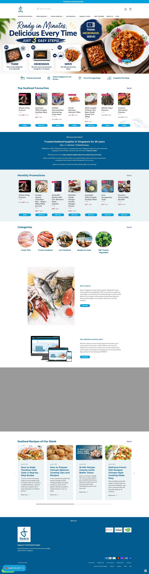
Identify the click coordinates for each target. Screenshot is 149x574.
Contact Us (128, 562)
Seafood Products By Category (100, 566)
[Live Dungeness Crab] (107, 186)
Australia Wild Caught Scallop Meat (41, 110)
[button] (130, 9)
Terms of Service (110, 562)
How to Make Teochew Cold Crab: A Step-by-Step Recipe (30, 471)
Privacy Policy (92, 562)
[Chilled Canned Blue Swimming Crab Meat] (58, 99)
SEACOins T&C (100, 562)
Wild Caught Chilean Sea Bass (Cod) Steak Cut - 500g (90, 112)
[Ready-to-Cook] (84, 239)
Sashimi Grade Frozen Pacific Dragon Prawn (72, 200)
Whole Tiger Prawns (107, 109)
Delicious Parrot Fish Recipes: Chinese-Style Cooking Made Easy (117, 472)
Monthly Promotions (25, 16)
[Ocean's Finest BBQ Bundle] (124, 186)
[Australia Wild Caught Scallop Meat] (41, 99)
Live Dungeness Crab (106, 197)
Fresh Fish (26, 250)
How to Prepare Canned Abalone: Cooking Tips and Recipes (60, 471)
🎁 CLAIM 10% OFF (13, 568)
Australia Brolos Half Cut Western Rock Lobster (58, 199)
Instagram (119, 566)
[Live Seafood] (65, 239)
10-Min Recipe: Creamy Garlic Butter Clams (87, 470)
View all (129, 88)
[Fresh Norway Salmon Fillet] (74, 99)
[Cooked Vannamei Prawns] (124, 99)
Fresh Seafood (41, 16)
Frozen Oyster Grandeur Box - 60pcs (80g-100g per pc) (40, 200)
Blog (130, 566)
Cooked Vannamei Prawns (122, 110)
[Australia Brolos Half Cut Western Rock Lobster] (58, 186)
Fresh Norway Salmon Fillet (74, 110)
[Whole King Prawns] (25, 99)
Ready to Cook (85, 16)
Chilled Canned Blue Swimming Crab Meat (58, 111)
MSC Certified (99, 16)
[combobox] (73, 9)
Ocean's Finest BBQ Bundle (123, 197)
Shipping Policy (120, 562)
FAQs (117, 16)
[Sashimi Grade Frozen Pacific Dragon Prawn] (74, 186)
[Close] (22, 568)
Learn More (85, 305)
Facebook (112, 566)
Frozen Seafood (56, 16)
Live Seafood (70, 16)
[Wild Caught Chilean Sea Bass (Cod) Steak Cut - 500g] (91, 99)
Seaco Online (24, 562)
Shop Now (22, 60)
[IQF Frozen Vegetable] (103, 239)
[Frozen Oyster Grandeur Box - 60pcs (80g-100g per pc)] (41, 186)
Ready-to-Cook (84, 250)
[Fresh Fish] (26, 239)
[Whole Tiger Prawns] (107, 99)
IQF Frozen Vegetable (104, 251)
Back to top (74, 520)
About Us (110, 16)
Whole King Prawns (24, 109)
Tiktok (125, 566)
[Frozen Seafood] (45, 239)
